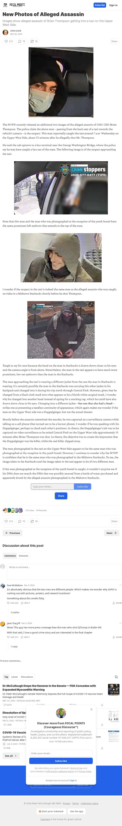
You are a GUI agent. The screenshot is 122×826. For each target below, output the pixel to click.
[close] (91, 709)
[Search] (116, 677)
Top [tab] (6, 676)
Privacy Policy (85, 771)
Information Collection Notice (60, 771)
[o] (113, 689)
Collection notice (89, 803)
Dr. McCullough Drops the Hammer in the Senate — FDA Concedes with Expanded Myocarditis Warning (49, 687)
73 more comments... (11, 660)
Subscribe (100, 5)
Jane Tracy (12, 623)
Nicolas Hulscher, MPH (28, 701)
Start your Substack (53, 811)
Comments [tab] (10, 555)
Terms (75, 803)
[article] (61, 695)
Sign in (113, 5)
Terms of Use (76, 768)
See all (9, 755)
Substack (45, 819)
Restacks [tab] (23, 555)
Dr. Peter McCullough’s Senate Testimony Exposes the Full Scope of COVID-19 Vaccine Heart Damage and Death (53, 695)
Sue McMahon (15, 585)
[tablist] (16, 556)
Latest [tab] (14, 676)
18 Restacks (41, 510)
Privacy (66, 803)
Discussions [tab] (27, 676)
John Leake (15, 31)
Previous (15, 533)
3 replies (15, 612)
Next (109, 533)
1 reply (14, 646)
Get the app (76, 811)
